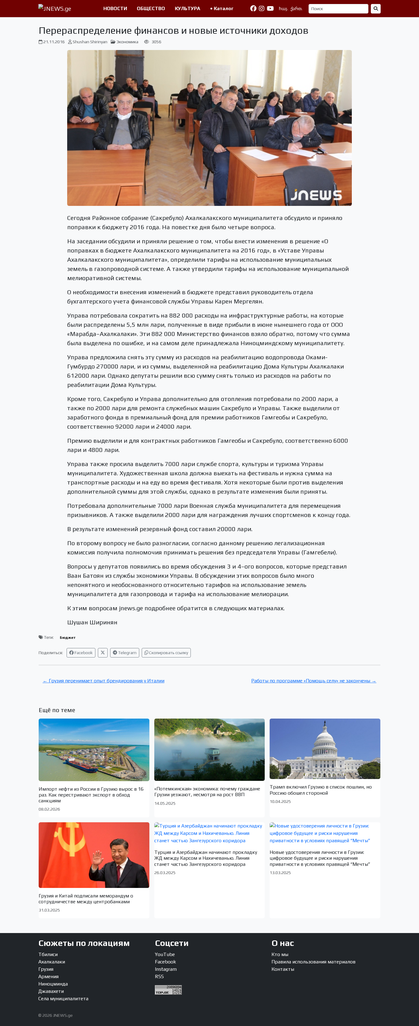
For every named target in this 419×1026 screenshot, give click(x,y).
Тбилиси (48, 954)
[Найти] (376, 9)
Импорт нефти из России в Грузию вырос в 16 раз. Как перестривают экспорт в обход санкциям (91, 795)
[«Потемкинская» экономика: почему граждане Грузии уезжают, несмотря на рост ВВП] (209, 750)
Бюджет (68, 637)
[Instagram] (261, 8)
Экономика (127, 41)
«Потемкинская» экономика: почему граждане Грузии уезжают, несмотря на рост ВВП (207, 791)
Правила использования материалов (313, 962)
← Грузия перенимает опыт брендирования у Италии (103, 681)
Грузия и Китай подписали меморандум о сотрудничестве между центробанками (86, 898)
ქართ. (296, 8)
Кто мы (279, 954)
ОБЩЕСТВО (151, 8)
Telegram (126, 652)
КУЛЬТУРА (187, 8)
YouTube (165, 954)
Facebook (83, 652)
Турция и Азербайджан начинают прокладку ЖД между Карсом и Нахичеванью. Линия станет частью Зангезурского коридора (205, 858)
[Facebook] (253, 8)
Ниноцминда (53, 984)
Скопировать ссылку (168, 652)
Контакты (282, 969)
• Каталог (221, 8)
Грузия (45, 969)
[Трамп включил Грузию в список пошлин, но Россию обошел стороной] (325, 749)
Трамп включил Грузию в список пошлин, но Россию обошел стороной (321, 790)
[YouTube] (270, 8)
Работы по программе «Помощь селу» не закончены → (313, 681)
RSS (159, 976)
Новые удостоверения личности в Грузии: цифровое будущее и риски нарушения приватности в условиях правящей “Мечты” (320, 858)
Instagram (166, 969)
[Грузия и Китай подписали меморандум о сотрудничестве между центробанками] (94, 855)
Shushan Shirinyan (90, 41)
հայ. (283, 8)
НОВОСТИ (115, 8)
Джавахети (51, 991)
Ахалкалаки (51, 962)
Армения (48, 976)
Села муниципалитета (63, 998)
